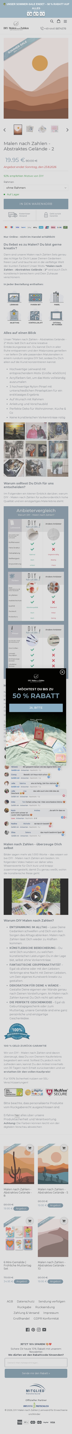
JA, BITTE (36, 707)
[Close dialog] (62, 672)
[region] (36, 9)
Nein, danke (36, 719)
